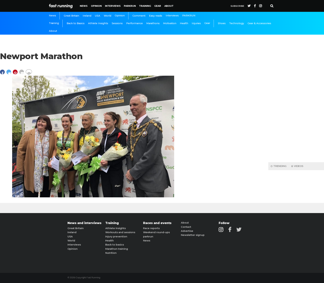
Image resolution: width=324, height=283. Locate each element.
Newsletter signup (193, 235)
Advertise (187, 231)
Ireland (87, 15)
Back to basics (114, 244)
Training (145, 6)
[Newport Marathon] (93, 196)
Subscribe (237, 6)
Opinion (96, 6)
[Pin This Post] (16, 73)
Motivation (169, 23)
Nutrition (111, 253)
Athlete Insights (98, 23)
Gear (157, 6)
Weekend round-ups (156, 232)
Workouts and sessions (120, 232)
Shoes (222, 23)
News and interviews (84, 223)
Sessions (117, 23)
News (84, 6)
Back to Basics (76, 23)
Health (184, 23)
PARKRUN (130, 6)
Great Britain (71, 15)
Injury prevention (116, 236)
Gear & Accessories (259, 23)
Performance (134, 23)
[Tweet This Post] (9, 73)
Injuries (196, 23)
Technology (236, 23)
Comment (138, 15)
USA (97, 15)
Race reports (151, 228)
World (107, 15)
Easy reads (155, 15)
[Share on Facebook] (3, 73)
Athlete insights (115, 228)
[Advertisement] (296, 106)
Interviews (113, 6)
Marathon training (116, 249)
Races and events (157, 223)
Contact (186, 227)
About (168, 6)
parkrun (148, 236)
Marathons (153, 23)
